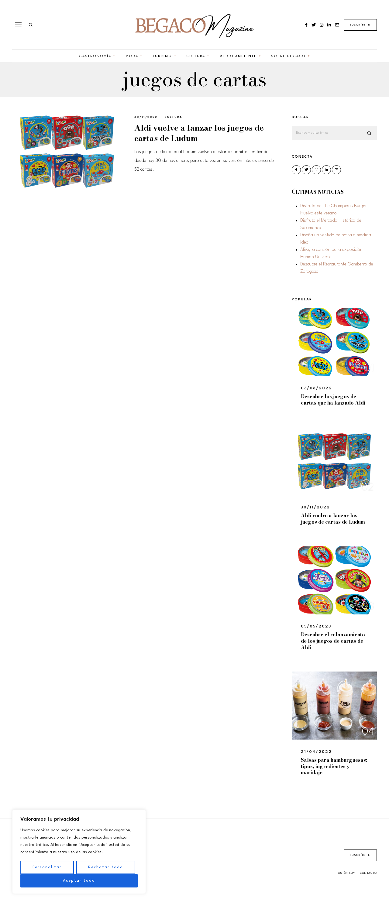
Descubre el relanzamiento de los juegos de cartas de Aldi (333, 641)
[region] (79, 851)
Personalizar (47, 867)
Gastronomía (95, 56)
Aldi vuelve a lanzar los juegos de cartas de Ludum (199, 133)
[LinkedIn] (329, 25)
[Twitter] (313, 25)
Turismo (162, 56)
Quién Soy (346, 873)
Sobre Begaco (288, 56)
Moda (132, 56)
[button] (369, 133)
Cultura (195, 56)
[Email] (337, 25)
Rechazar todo (105, 867)
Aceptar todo (79, 881)
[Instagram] (321, 25)
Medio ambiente (238, 56)
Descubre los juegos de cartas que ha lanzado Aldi (333, 399)
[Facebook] (306, 25)
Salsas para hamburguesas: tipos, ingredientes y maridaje (334, 766)
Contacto (368, 873)
